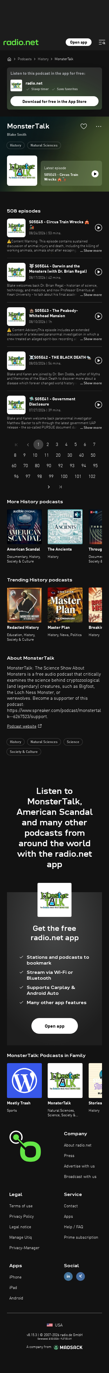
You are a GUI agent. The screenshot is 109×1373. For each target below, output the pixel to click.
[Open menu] (102, 42)
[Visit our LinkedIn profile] (68, 1276)
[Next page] (48, 487)
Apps (68, 1217)
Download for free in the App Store (54, 102)
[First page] (16, 444)
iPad (13, 1288)
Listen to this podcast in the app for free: (47, 74)
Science (73, 742)
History (15, 145)
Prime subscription (81, 1237)
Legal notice (20, 1227)
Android (16, 1298)
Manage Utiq (20, 1237)
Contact (71, 1206)
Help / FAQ (73, 1227)
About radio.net (78, 1145)
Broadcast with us (80, 1177)
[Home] (9, 59)
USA (58, 1325)
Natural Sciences (44, 145)
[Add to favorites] (83, 126)
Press (69, 1156)
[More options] (98, 126)
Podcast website (21, 726)
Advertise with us (79, 1166)
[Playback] (95, 173)
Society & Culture (24, 752)
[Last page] (60, 487)
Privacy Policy (21, 1217)
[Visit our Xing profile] (80, 1276)
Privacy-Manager (24, 1248)
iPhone (15, 1277)
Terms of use (21, 1206)
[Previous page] (28, 444)
